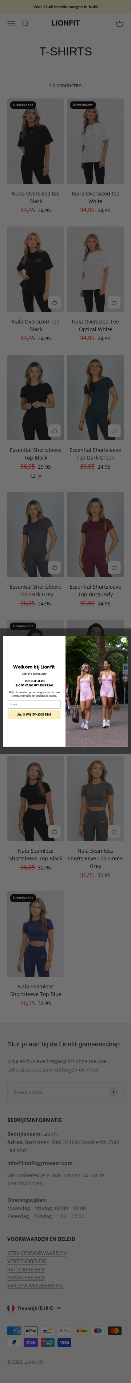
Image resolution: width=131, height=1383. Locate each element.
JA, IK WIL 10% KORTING (34, 715)
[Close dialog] (123, 640)
